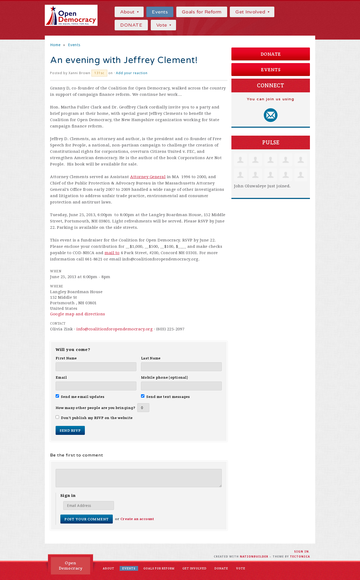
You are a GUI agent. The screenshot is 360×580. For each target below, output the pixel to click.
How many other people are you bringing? (95, 407)
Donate (271, 54)
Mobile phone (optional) (164, 377)
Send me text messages (168, 396)
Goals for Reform (202, 12)
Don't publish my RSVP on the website (97, 417)
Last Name (150, 358)
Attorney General (148, 176)
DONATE (131, 25)
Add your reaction (132, 73)
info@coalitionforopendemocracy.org (114, 329)
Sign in (301, 551)
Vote (162, 25)
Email (61, 377)
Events (160, 12)
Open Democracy (70, 565)
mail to (112, 252)
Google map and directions (77, 314)
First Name (66, 358)
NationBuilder (254, 556)
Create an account (137, 519)
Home (55, 45)
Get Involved (251, 12)
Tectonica (300, 556)
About (128, 12)
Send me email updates (83, 396)
